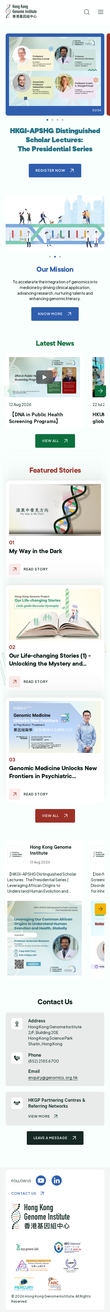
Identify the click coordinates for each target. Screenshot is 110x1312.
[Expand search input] (87, 12)
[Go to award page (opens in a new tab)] (27, 1247)
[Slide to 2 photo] (57, 120)
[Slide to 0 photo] (47, 120)
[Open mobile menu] (100, 12)
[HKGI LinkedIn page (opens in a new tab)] (57, 1180)
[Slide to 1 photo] (52, 120)
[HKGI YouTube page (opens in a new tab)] (41, 1180)
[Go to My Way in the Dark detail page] (14, 569)
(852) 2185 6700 (43, 1060)
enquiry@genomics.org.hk (53, 1077)
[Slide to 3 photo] (62, 120)
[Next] (100, 391)
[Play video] (44, 377)
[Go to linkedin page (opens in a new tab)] (44, 909)
